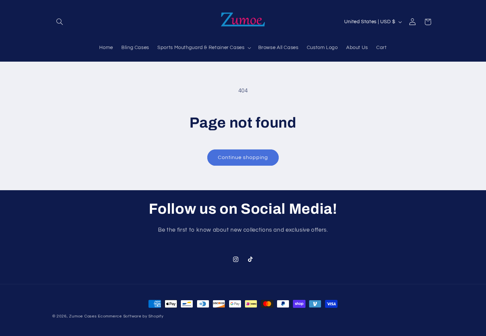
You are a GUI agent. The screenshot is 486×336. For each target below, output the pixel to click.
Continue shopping (243, 157)
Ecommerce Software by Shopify (130, 316)
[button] (59, 21)
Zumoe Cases (83, 316)
